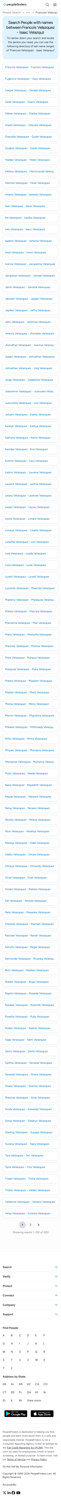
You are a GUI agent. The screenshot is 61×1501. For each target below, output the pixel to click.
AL (12, 1384)
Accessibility (9, 1484)
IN (20, 1400)
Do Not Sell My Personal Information (23, 1466)
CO (45, 1384)
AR (21, 1384)
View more (34, 1400)
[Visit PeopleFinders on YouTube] (18, 1493)
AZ (29, 1384)
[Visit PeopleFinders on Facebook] (14, 1493)
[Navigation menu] (55, 4)
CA (37, 1384)
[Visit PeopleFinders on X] (5, 1493)
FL (20, 1392)
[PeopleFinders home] (15, 5)
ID (4, 1400)
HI (36, 1392)
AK (4, 1384)
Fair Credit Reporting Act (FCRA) (25, 1447)
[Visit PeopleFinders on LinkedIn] (9, 1493)
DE (13, 1392)
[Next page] (38, 1224)
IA (44, 1392)
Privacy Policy (39, 1459)
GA (29, 1392)
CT (4, 1392)
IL (12, 1400)
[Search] (47, 4)
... (28, 12)
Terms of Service (16, 1459)
